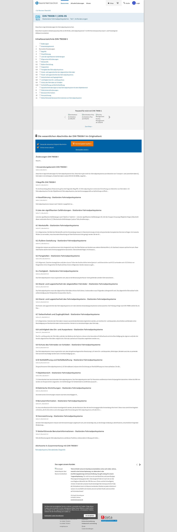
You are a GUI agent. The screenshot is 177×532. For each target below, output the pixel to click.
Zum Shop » (88, 126)
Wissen (88, 3)
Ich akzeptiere (89, 516)
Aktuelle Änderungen (77, 3)
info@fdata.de (64, 526)
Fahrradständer (53, 450)
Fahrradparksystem (41, 450)
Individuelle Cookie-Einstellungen (54, 516)
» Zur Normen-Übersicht (43, 10)
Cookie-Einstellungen (87, 529)
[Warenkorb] (117, 2)
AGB (84, 526)
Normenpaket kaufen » (83, 144)
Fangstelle (62, 450)
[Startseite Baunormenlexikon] (47, 2)
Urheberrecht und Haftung (89, 523)
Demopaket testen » (82, 149)
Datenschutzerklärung (88, 521)
